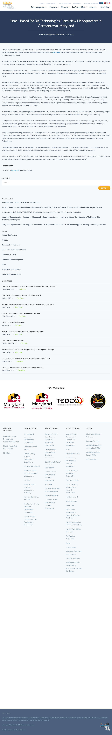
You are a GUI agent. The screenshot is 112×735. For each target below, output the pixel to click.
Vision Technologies (73, 558)
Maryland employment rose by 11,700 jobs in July (21, 202)
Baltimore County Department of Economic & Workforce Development (51, 439)
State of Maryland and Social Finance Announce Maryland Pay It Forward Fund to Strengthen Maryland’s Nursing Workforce (52, 207)
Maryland (56, 52)
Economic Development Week (14, 250)
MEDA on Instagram (109, 3)
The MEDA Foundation (90, 3)
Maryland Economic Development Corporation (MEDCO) (11, 439)
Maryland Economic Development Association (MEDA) (9, 5)
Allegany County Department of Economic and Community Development (71, 439)
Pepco (68, 543)
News (4, 264)
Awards (93, 7)
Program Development (11, 269)
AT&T (68, 449)
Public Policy (104, 7)
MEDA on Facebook (100, 3)
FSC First (27, 480)
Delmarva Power (71, 501)
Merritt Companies (51, 496)
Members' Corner (9, 255)
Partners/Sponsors (38, 7)
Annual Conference (9, 235)
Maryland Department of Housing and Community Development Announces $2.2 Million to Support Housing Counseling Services (54, 225)
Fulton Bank (70, 505)
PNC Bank (6, 453)
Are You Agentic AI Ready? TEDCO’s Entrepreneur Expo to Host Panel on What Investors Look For (41, 212)
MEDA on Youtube (105, 3)
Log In (42, 3)
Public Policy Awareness (11, 274)
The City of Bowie (72, 480)
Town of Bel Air (71, 547)
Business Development (11, 245)
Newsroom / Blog (65, 3)
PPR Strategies (91, 459)
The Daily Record (72, 497)
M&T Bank (48, 484)
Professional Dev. (79, 7)
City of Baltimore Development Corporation (72, 473)
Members (64, 7)
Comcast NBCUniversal (32, 466)
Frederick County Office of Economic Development (31, 473)
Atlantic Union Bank (72, 454)
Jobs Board (77, 3)
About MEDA (51, 3)
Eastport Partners (92, 441)
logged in (14, 170)
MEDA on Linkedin (102, 3)
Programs (53, 7)
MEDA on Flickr (107, 3)
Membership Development (13, 259)
